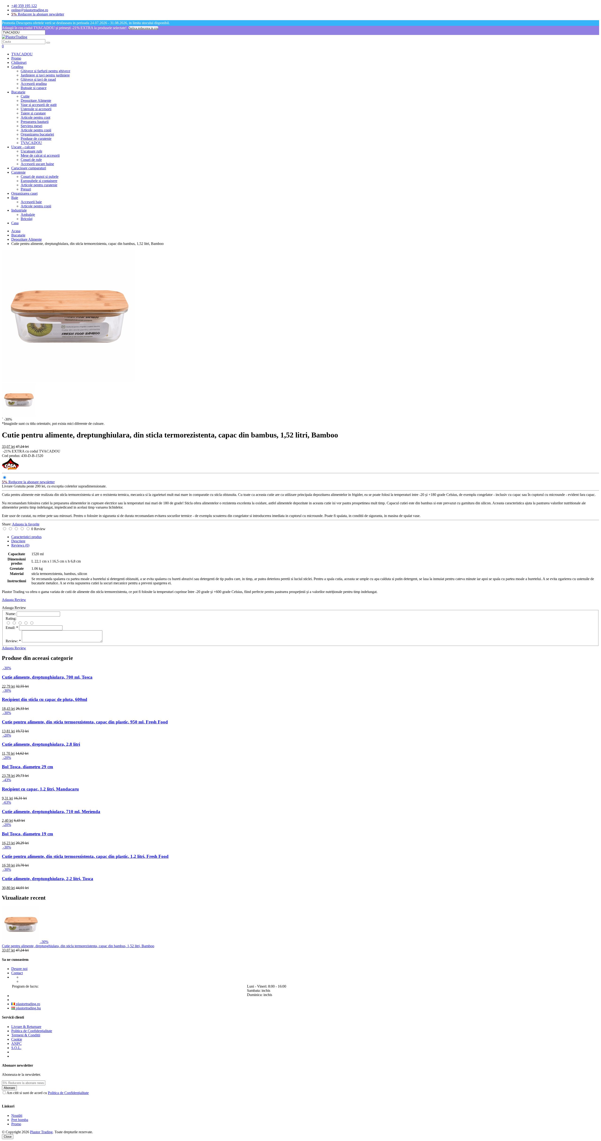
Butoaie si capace (33, 88)
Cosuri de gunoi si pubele (39, 177)
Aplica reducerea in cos (143, 28)
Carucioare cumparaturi (28, 168)
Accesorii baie (31, 202)
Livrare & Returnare (26, 1027)
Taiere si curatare (33, 113)
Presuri (26, 189)
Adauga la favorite (25, 524)
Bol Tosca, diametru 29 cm (27, 766)
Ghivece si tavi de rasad (38, 79)
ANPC (16, 1044)
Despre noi (19, 969)
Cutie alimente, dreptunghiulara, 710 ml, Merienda (51, 811)
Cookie (16, 1039)
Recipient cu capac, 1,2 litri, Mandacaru (40, 789)
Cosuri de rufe (31, 160)
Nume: (11, 614)
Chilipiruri (19, 63)
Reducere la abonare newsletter (37, 14)
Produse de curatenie (36, 139)
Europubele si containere (39, 181)
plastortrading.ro (27, 1004)
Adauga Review (14, 600)
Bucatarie (18, 92)
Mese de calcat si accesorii (40, 155)
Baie (14, 198)
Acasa (15, 231)
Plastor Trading (41, 1132)
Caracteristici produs (26, 537)
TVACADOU (22, 54)
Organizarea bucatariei (37, 134)
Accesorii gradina (34, 84)
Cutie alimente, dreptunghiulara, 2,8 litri (41, 744)
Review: (13, 641)
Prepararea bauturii (35, 122)
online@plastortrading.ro (29, 10)
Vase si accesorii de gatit (39, 105)
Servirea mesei (31, 126)
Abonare (9, 1088)
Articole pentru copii (36, 130)
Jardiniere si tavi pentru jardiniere (45, 75)
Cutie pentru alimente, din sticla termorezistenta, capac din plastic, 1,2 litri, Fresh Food (85, 856)
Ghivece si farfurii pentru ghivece (45, 71)
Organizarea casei (24, 193)
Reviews (20, 545)
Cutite (25, 96)
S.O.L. (16, 1048)
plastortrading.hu (28, 1008)
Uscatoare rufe (31, 151)
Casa (15, 223)
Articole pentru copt (35, 117)
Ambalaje (28, 215)
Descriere (18, 541)
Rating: (11, 618)
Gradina (17, 67)
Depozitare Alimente (36, 101)
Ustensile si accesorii (36, 109)
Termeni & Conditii (25, 1035)
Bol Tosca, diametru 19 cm (27, 833)
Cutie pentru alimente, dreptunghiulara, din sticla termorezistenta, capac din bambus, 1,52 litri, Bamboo (78, 946)
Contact (17, 973)
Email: (12, 628)
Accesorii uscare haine (37, 164)
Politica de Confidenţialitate (31, 1031)
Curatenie (18, 172)
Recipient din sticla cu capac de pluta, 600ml (44, 699)
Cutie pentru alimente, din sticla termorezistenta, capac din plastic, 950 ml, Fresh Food (85, 721)
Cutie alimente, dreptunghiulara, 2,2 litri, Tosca (47, 878)
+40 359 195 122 (24, 6)
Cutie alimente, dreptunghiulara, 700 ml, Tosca (47, 677)
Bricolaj (26, 219)
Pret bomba (19, 1120)
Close (8, 1136)
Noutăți (16, 1116)
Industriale (19, 210)
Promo (16, 58)
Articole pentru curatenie (39, 185)
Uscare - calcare (23, 147)
